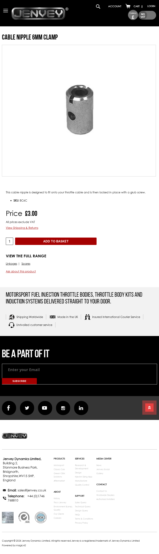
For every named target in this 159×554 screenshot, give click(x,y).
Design (78, 472)
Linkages (11, 263)
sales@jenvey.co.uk (32, 490)
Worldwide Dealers (105, 495)
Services (79, 458)
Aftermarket (59, 481)
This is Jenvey (60, 502)
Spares (26, 263)
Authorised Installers (105, 499)
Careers (57, 518)
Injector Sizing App (83, 477)
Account (114, 6)
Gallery (99, 473)
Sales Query (80, 502)
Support (79, 496)
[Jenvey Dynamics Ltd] (40, 14)
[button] (133, 15)
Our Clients (59, 514)
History (57, 498)
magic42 (21, 545)
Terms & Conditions (84, 519)
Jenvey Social (103, 469)
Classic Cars (59, 469)
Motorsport (59, 465)
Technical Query (82, 506)
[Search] (94, 5)
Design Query (81, 510)
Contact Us (101, 491)
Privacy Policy (81, 523)
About (57, 491)
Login (151, 6)
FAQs (77, 515)
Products (59, 458)
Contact (101, 484)
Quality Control (82, 485)
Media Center (103, 458)
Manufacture (81, 481)
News (98, 465)
